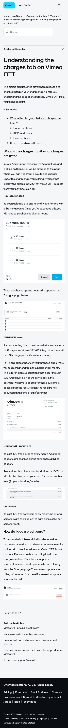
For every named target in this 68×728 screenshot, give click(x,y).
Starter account (15, 208)
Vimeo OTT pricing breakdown (21, 628)
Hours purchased (23, 128)
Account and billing (36, 16)
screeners (28, 514)
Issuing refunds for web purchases (23, 634)
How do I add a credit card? (26, 143)
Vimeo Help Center (13, 16)
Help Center (24, 5)
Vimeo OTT (52, 97)
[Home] (9, 5)
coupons (28, 454)
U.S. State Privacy (28, 718)
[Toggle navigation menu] (59, 5)
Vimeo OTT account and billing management (32, 18)
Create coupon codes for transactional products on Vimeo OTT (33, 652)
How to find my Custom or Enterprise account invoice (30, 642)
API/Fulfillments (22, 133)
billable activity (25, 184)
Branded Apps (21, 138)
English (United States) (24, 723)
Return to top (11, 613)
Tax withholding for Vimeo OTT (21, 660)
